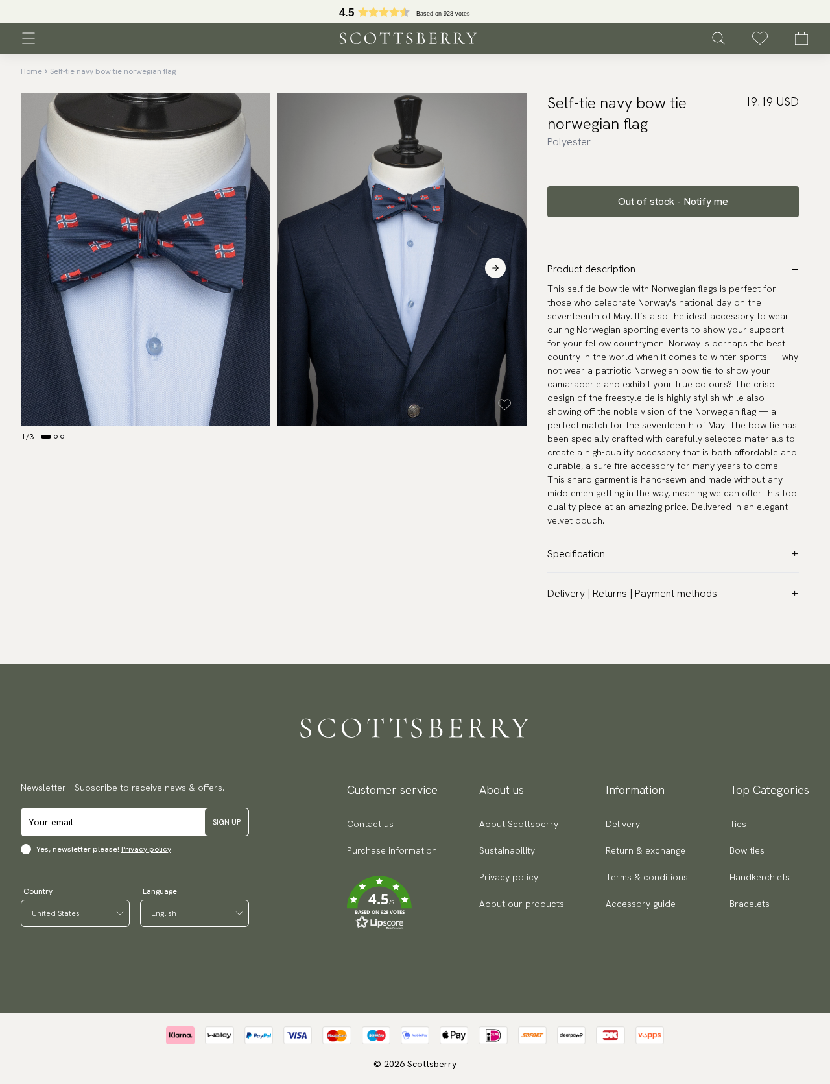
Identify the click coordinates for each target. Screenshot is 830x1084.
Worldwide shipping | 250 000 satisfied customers (415, 11)
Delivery (623, 824)
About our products (521, 903)
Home (31, 71)
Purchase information (392, 850)
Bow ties (747, 850)
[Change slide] (46, 437)
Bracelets (749, 903)
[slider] (415, 11)
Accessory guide (641, 903)
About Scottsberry (518, 824)
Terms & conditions (647, 877)
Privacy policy (146, 849)
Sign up (227, 822)
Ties (737, 824)
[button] (392, 903)
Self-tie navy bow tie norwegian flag (113, 71)
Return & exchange (645, 850)
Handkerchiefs (759, 877)
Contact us (370, 824)
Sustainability (507, 850)
